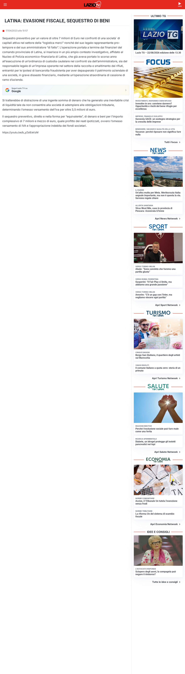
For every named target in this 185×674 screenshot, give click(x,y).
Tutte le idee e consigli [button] (165, 581)
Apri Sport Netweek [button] (166, 305)
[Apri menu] (5, 4)
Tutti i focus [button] (171, 142)
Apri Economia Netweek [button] (164, 524)
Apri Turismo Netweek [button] (165, 378)
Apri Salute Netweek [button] (166, 451)
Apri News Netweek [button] (166, 218)
